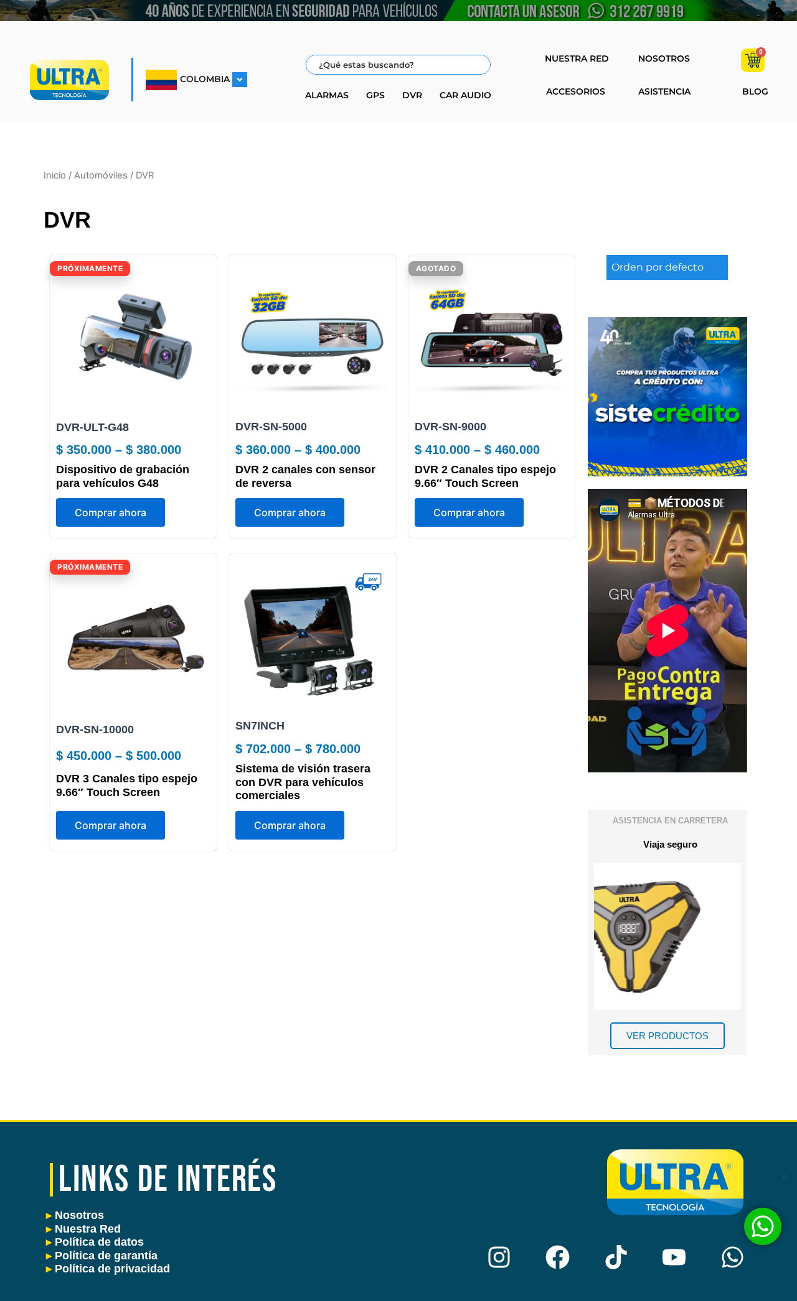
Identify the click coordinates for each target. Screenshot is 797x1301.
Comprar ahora (110, 512)
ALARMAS (327, 95)
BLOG (755, 91)
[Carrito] (753, 60)
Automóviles (101, 175)
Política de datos (95, 1242)
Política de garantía (102, 1255)
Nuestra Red (83, 1229)
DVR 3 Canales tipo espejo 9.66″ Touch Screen (126, 785)
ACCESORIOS (575, 91)
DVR (412, 95)
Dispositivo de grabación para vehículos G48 (122, 476)
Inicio (55, 175)
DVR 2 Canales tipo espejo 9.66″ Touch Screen (485, 476)
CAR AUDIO (465, 95)
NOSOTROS (664, 58)
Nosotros (75, 1215)
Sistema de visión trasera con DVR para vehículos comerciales (302, 782)
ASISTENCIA (664, 91)
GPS (375, 95)
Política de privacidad (108, 1268)
